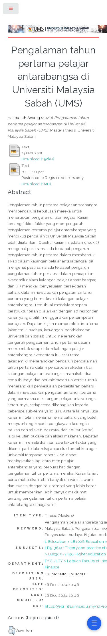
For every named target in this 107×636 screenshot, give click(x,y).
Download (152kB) (37, 159)
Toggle (11, 9)
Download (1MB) (36, 184)
